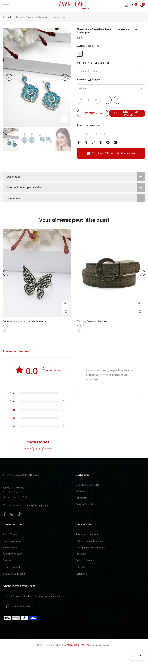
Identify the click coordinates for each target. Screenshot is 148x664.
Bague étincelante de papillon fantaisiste (24, 321)
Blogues (7, 560)
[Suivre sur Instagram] (12, 514)
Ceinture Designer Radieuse (92, 321)
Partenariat (81, 573)
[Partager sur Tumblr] (100, 142)
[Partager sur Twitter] (86, 142)
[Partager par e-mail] (115, 142)
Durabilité (81, 567)
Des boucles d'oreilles (87, 484)
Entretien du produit (14, 573)
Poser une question (88, 125)
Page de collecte (11, 541)
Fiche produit (10, 547)
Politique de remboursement (91, 547)
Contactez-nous (84, 560)
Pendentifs (81, 498)
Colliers (80, 491)
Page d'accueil (10, 534)
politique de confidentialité (90, 541)
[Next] (65, 77)
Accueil (7, 17)
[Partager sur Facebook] (78, 142)
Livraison (81, 554)
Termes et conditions (87, 534)
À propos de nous (12, 554)
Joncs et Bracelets (85, 504)
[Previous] (9, 77)
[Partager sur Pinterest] (93, 142)
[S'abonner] (66, 606)
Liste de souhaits (12, 567)
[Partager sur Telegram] (108, 142)
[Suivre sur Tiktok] (19, 514)
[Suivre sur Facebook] (4, 514)
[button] (38, 393)
